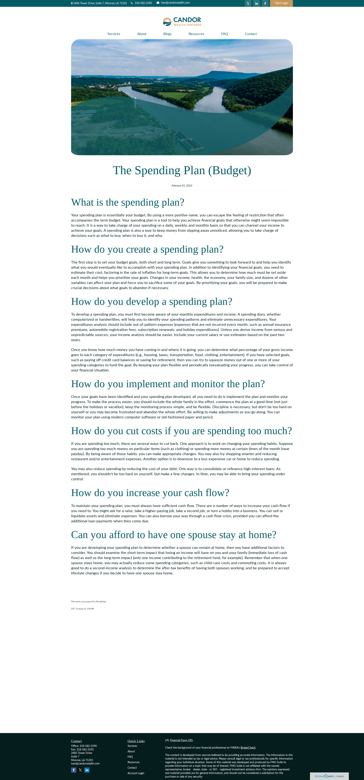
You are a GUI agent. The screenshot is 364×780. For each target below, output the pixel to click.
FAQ (130, 757)
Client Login (281, 3)
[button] (114, 34)
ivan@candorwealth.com (175, 3)
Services (132, 746)
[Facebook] (265, 3)
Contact (132, 768)
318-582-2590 (143, 3)
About (131, 751)
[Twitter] (248, 3)
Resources (134, 762)
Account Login (136, 773)
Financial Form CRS (181, 740)
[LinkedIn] (256, 3)
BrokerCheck (248, 747)
